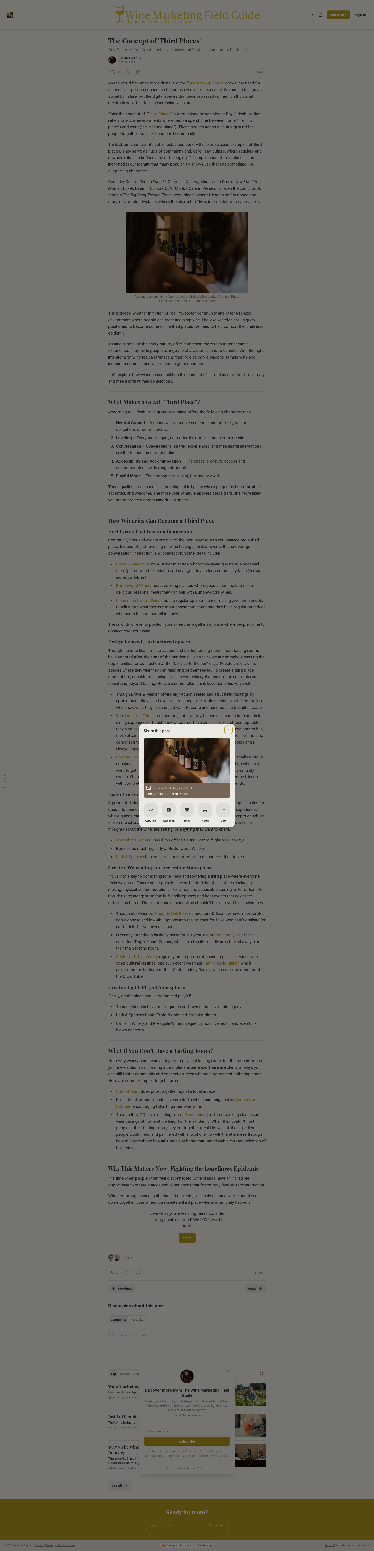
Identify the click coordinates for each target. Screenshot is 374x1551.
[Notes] (205, 810)
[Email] (187, 810)
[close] (228, 729)
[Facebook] (169, 810)
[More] (223, 810)
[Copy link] (151, 810)
